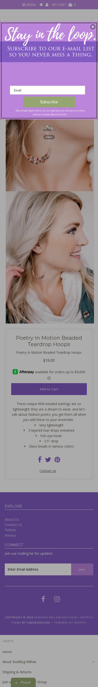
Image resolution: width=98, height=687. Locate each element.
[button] (93, 27)
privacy (49, 137)
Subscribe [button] (49, 102)
